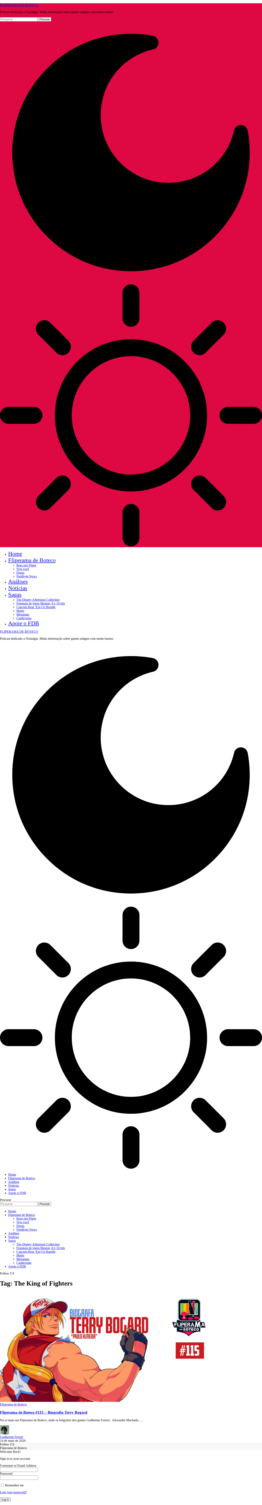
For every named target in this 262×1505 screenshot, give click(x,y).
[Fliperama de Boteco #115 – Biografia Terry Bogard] (105, 1400)
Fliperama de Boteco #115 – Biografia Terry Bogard (43, 1412)
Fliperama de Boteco (13, 1404)
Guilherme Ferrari (11, 1437)
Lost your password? (13, 1492)
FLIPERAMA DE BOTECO (19, 5)
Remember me (14, 1485)
